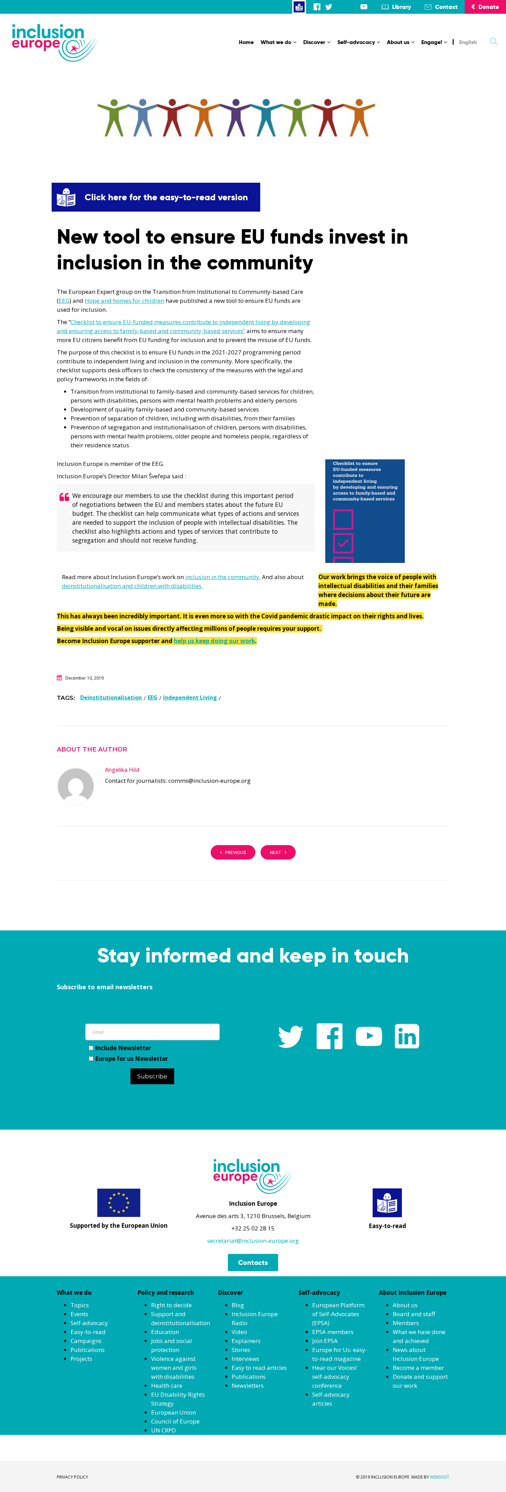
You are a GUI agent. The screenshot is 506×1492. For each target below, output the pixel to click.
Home (246, 42)
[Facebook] (317, 6)
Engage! (431, 42)
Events (79, 1314)
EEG (64, 301)
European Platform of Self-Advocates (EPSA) (338, 1314)
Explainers (246, 1341)
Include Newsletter (123, 1048)
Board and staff (414, 1314)
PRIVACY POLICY (72, 1477)
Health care (166, 1385)
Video (239, 1332)
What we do (276, 42)
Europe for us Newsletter (131, 1059)
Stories (241, 1350)
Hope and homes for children (124, 301)
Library (401, 7)
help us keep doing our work (214, 641)
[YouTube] (363, 6)
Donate (488, 7)
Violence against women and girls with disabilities (174, 1368)
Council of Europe (175, 1421)
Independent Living (190, 697)
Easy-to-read (88, 1332)
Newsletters (248, 1385)
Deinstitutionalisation (111, 697)
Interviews (245, 1359)
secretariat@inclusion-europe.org (253, 1241)
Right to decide (171, 1305)
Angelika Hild (122, 770)
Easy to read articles (259, 1368)
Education (165, 1332)
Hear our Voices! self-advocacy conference (334, 1376)
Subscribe (152, 1076)
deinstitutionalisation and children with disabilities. (132, 586)
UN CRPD (163, 1430)
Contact (446, 7)
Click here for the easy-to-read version (166, 197)
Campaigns (86, 1341)
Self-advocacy (356, 42)
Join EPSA (325, 1341)
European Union (173, 1412)
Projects (81, 1359)
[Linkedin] (352, 6)
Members (406, 1323)
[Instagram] (340, 6)
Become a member (418, 1368)
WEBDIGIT (439, 1477)
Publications (88, 1350)
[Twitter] (328, 6)
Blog (238, 1305)
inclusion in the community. (223, 577)
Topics (80, 1305)
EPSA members (333, 1332)
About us (398, 42)
